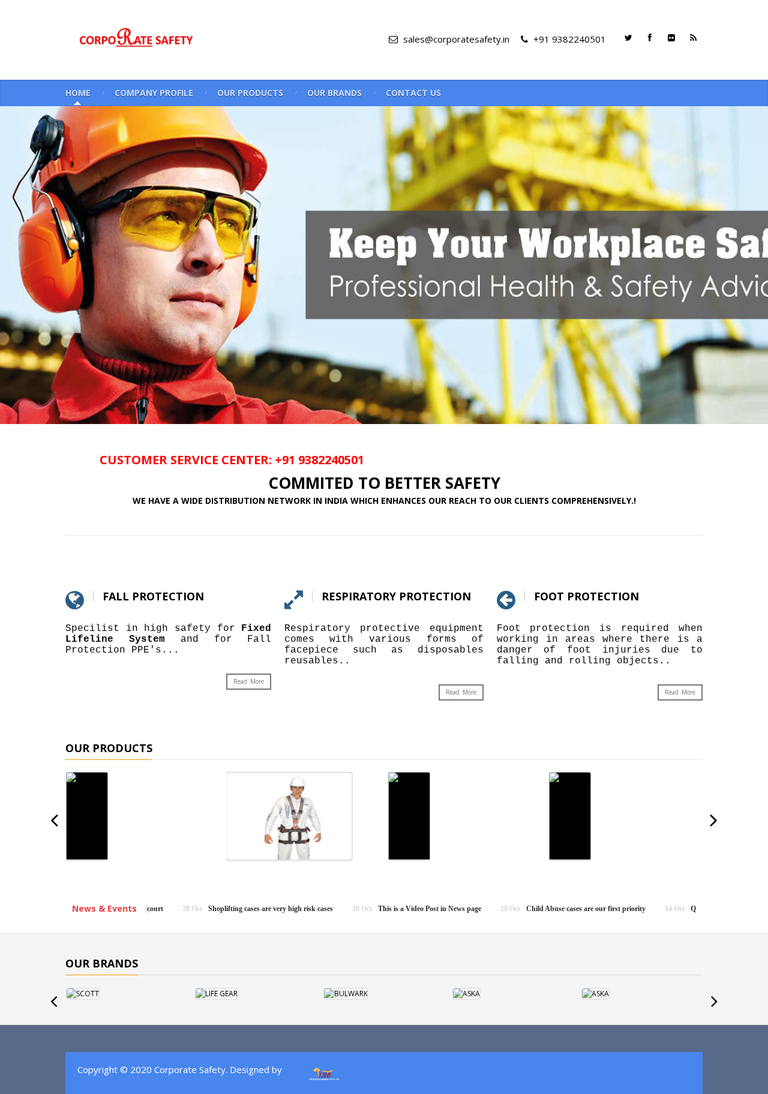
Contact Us (413, 93)
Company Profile (154, 93)
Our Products (250, 93)
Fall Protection (153, 596)
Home (78, 93)
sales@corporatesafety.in (457, 39)
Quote (633, 908)
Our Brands (334, 93)
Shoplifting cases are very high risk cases (204, 908)
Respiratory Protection (396, 596)
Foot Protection (586, 596)
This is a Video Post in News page (363, 908)
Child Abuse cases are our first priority (519, 908)
